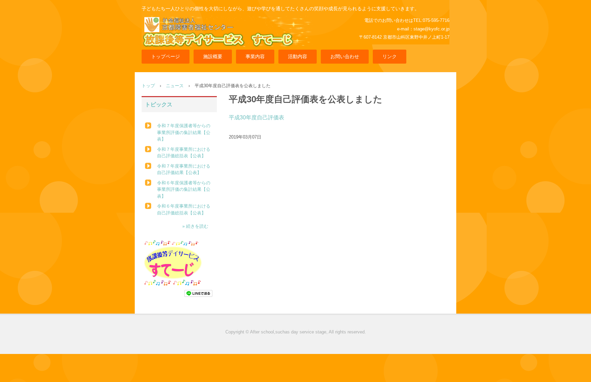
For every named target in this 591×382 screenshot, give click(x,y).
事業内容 (255, 56)
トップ (148, 85)
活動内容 (297, 56)
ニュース (175, 85)
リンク (389, 56)
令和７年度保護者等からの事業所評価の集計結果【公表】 (183, 132)
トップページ (165, 56)
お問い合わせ (344, 56)
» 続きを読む (195, 226)
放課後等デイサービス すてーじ (231, 36)
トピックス (158, 104)
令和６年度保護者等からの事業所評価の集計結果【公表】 (183, 189)
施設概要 (212, 56)
